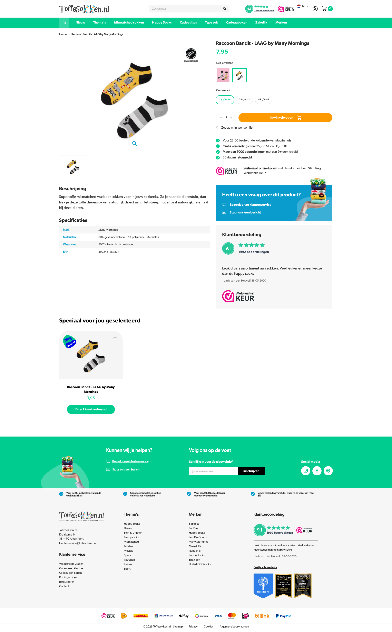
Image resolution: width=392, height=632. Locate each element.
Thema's (99, 22)
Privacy (193, 626)
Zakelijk (261, 22)
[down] (221, 117)
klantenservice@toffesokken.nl (77, 543)
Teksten (128, 546)
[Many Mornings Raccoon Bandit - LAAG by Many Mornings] (91, 355)
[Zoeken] (224, 8)
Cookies (209, 626)
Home (63, 34)
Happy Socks (162, 22)
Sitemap (178, 626)
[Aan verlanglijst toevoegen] (115, 339)
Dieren (128, 528)
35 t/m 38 (225, 99)
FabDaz (193, 528)
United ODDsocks (200, 564)
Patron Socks (197, 555)
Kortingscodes (68, 577)
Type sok (211, 22)
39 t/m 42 (244, 99)
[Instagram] (305, 470)
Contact (64, 586)
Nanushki (194, 550)
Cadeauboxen (236, 22)
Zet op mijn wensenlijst (237, 127)
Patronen (129, 559)
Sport (127, 568)
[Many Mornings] (191, 54)
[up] (231, 117)
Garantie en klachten (71, 568)
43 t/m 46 (263, 99)
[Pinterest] (328, 470)
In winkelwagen (281, 117)
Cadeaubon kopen (70, 572)
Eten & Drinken (133, 532)
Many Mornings (198, 541)
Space (127, 555)
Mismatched (131, 541)
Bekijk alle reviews (265, 567)
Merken (281, 22)
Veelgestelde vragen (71, 563)
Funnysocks (131, 537)
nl (304, 6)
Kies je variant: (224, 63)
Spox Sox (194, 559)
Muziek (128, 550)
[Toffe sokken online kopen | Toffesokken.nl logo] (84, 8)
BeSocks (194, 523)
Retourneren (67, 581)
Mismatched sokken (129, 22)
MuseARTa (195, 546)
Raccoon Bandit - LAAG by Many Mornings (97, 34)
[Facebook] (317, 470)
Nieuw (80, 22)
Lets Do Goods (198, 537)
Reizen (128, 564)
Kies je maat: (223, 90)
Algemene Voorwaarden (234, 626)
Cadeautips (188, 22)
